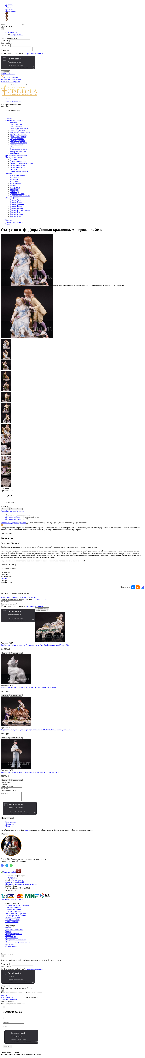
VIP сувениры (15, 184)
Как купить (9, 944)
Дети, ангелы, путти (18, 137)
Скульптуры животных (19, 128)
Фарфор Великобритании (20, 210)
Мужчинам (14, 177)
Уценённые (14, 153)
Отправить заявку (42, 608)
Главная (8, 118)
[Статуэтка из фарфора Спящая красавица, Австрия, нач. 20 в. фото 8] (6, 412)
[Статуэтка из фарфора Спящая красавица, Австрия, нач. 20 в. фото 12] (6, 455)
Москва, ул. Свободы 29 (21, 883)
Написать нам (10, 11)
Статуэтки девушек (17, 130)
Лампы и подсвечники (19, 161)
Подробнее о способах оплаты (12, 511)
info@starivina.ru (17, 35)
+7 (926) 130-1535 (11, 77)
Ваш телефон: (6, 43)
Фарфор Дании (16, 206)
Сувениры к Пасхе (17, 194)
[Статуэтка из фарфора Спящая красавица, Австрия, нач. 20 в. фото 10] (6, 433)
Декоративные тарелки (19, 171)
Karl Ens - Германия (13, 909)
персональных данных (34, 53)
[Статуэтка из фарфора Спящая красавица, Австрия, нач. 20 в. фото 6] (6, 391)
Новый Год (14, 192)
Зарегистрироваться (13, 101)
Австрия (4, 578)
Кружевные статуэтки (18, 135)
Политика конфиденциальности (17, 942)
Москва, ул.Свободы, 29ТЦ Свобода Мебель (9, 997)
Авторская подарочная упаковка (13, 523)
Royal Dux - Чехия (12, 920)
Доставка (9, 5)
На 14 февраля (30, 597)
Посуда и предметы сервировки (22, 163)
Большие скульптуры (18, 151)
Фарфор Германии (17, 200)
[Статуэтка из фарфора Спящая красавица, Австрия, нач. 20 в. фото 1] (27, 338)
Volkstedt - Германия (13, 911)
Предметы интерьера (13, 157)
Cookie (27, 830)
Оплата (8, 7)
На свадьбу (14, 179)
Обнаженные (15, 147)
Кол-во (3, 506)
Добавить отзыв (7, 818)
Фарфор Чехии (15, 216)
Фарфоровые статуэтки (14, 120)
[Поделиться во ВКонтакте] (133, 587)
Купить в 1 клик (16, 509)
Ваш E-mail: (5, 45)
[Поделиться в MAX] (142, 587)
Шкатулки (14, 169)
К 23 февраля (15, 188)
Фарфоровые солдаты (18, 149)
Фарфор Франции (17, 204)
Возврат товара (11, 946)
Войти (7, 99)
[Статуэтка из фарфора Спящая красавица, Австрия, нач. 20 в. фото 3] (6, 359)
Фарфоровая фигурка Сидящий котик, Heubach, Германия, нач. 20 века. (28, 687)
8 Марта (13, 186)
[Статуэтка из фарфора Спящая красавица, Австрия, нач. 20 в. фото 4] (6, 369)
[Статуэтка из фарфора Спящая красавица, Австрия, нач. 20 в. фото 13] (6, 465)
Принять (4, 834)
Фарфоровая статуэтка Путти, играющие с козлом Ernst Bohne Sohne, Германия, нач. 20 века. (37, 730)
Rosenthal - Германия (13, 907)
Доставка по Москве (13, 517)
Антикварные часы (17, 167)
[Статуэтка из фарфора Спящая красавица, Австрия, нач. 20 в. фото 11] (6, 444)
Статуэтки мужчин (17, 141)
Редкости (13, 122)
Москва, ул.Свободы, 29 (10, 82)
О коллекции (10, 936)
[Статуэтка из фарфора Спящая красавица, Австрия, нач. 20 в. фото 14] (6, 476)
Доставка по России (13, 519)
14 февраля (14, 190)
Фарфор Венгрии (16, 214)
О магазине (9, 928)
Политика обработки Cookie (12, 899)
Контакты (9, 9)
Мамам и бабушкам (17, 175)
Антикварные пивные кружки (17, 155)
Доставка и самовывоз (14, 930)
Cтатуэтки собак (16, 126)
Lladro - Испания (11, 922)
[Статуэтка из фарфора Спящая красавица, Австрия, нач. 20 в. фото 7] (6, 401)
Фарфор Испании (17, 212)
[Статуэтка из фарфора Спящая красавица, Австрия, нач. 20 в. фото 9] (6, 423)
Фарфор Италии (16, 202)
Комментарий (6, 50)
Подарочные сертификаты (20, 196)
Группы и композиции (18, 143)
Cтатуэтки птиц (16, 124)
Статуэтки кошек (16, 145)
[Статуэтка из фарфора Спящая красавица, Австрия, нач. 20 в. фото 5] (6, 380)
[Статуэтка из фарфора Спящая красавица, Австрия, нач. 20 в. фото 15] (6, 487)
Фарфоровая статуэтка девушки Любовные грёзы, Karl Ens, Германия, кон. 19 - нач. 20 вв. (35, 645)
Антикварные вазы (17, 165)
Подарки (8, 173)
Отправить (5, 71)
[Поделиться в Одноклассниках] (138, 587)
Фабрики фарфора (12, 198)
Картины (13, 159)
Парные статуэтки (17, 139)
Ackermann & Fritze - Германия (17, 905)
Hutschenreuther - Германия (15, 913)
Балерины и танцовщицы (20, 133)
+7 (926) (12, 33)
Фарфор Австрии (16, 208)
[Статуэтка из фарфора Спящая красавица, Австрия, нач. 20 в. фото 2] (6, 348)
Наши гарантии (11, 938)
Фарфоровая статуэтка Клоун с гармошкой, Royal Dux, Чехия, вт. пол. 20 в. (30, 772)
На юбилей (14, 181)
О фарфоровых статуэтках (15, 940)
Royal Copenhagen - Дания (15, 916)
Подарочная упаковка (13, 934)
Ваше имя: (5, 41)
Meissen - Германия (12, 918)
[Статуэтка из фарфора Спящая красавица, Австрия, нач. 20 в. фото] (27, 285)
